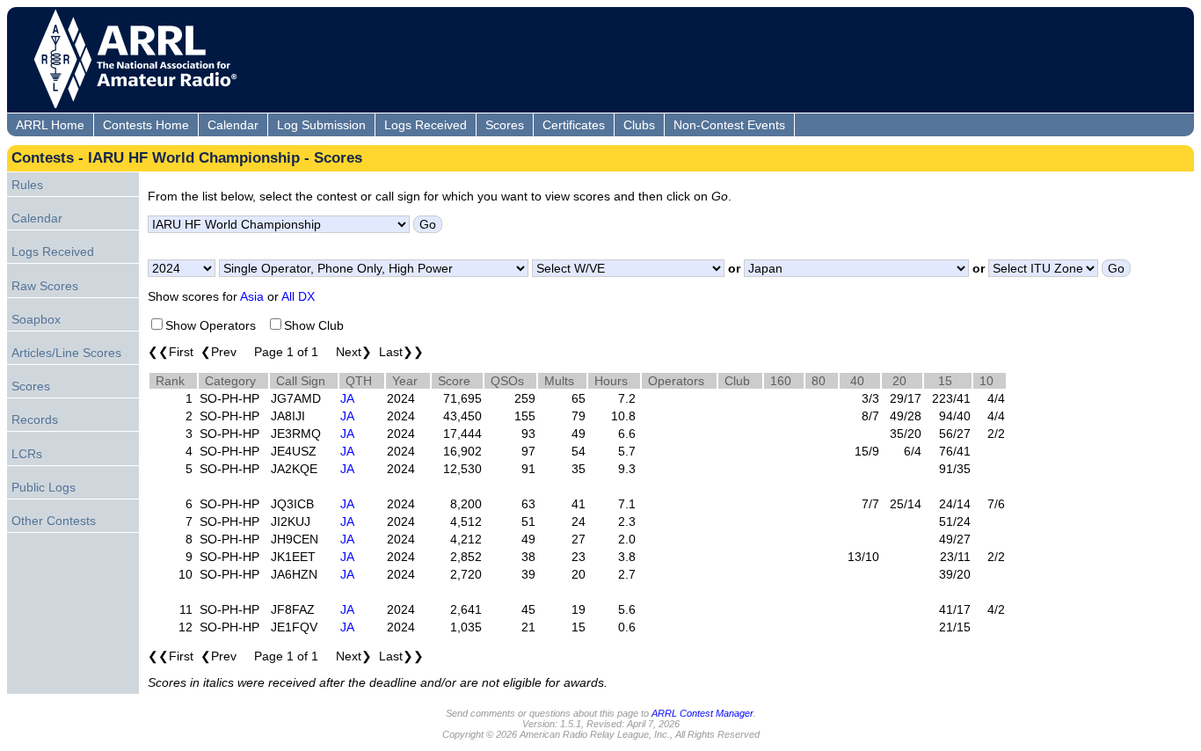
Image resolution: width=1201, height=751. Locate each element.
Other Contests (53, 521)
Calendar (232, 125)
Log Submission (321, 125)
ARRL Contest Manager (702, 713)
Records (34, 419)
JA (347, 398)
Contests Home (146, 125)
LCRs (26, 454)
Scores (504, 125)
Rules (27, 185)
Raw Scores (44, 286)
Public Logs (43, 487)
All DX (298, 296)
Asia (252, 296)
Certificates (573, 125)
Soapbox (36, 319)
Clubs (639, 125)
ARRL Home (50, 125)
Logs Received (425, 125)
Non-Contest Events (729, 125)
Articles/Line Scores (66, 353)
